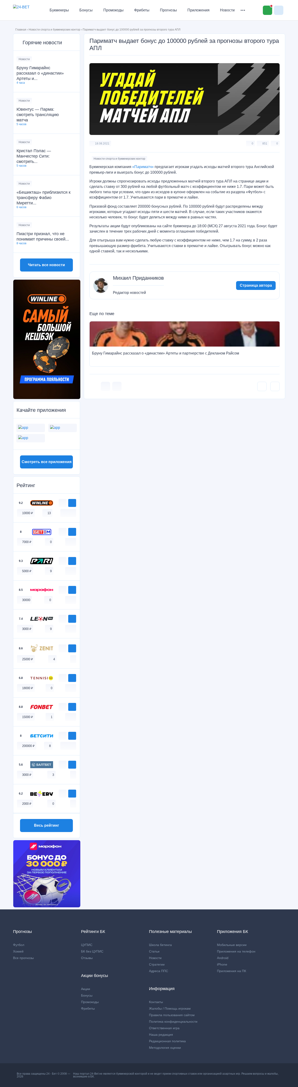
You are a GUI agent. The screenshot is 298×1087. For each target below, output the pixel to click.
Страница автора (256, 285)
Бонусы (86, 10)
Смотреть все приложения (46, 462)
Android (222, 958)
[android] (68, 513)
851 (264, 143)
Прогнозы (168, 10)
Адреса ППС (158, 971)
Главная (20, 29)
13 (49, 513)
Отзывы (87, 958)
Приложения (198, 10)
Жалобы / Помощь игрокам (170, 1008)
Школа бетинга (160, 945)
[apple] (73, 513)
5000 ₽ (26, 571)
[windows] (63, 513)
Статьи (154, 951)
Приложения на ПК (231, 971)
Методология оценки (165, 1047)
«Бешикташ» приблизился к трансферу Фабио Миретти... (44, 197)
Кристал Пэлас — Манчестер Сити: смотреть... (34, 156)
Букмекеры (59, 10)
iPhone (222, 964)
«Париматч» (143, 167)
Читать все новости (46, 265)
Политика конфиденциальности (173, 1021)
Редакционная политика (167, 1041)
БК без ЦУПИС (92, 951)
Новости (227, 10)
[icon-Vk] (105, 386)
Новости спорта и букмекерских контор (54, 29)
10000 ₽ (27, 513)
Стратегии (157, 964)
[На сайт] (72, 503)
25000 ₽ (27, 659)
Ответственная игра (164, 1028)
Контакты (156, 1002)
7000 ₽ (26, 542)
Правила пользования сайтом (172, 1015)
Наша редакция (161, 1034)
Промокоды (113, 10)
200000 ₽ (28, 746)
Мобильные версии (232, 945)
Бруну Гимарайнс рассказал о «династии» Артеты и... (40, 73)
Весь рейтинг (46, 825)
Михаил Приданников (138, 278)
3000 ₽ (26, 629)
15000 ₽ (27, 717)
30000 (26, 600)
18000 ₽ (27, 688)
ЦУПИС (86, 945)
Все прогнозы (23, 958)
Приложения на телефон (236, 951)
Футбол (18, 945)
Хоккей (18, 951)
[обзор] (63, 503)
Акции (85, 989)
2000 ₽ (26, 803)
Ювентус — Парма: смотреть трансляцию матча (38, 114)
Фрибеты (141, 10)
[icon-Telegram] (117, 386)
